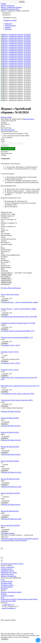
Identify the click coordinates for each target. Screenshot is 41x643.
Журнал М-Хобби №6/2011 (10, 511)
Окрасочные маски (7, 574)
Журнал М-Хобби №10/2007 (10, 525)
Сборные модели (6, 569)
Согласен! (5, 639)
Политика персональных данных (12, 563)
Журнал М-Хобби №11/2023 (10, 493)
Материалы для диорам (9, 572)
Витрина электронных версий (11, 592)
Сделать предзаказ (8, 148)
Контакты (4, 588)
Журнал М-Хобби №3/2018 (10, 446)
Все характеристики (8, 129)
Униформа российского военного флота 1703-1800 (18, 323)
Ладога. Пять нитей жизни (10, 294)
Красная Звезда (29, 119)
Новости (4, 594)
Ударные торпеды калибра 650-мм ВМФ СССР (17, 337)
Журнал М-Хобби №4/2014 (10, 418)
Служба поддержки (7, 595)
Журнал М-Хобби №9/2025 (10, 461)
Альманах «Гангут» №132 (10, 369)
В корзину (5, 145)
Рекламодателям (6, 583)
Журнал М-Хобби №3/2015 (10, 432)
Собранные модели (7, 571)
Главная (3, 4)
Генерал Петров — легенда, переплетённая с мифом (18, 309)
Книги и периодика (7, 5)
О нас (3, 579)
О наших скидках (7, 581)
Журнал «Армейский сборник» (11, 7)
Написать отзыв (6, 274)
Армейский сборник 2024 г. (10, 9)
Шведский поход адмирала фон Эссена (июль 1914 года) (20, 386)
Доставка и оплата (7, 585)
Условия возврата (7, 587)
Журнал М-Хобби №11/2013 (10, 479)
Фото (2, 597)
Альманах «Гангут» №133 (10, 352)
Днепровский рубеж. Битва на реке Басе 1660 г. (17, 400)
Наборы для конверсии (8, 576)
